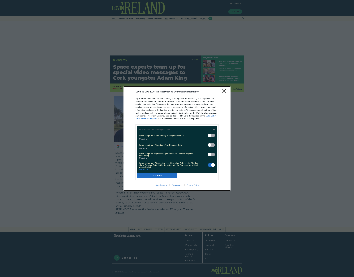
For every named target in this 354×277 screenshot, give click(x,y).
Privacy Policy (193, 185)
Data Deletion (161, 185)
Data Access (177, 185)
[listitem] (177, 129)
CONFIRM (157, 175)
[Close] (224, 92)
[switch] (211, 135)
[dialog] (177, 138)
